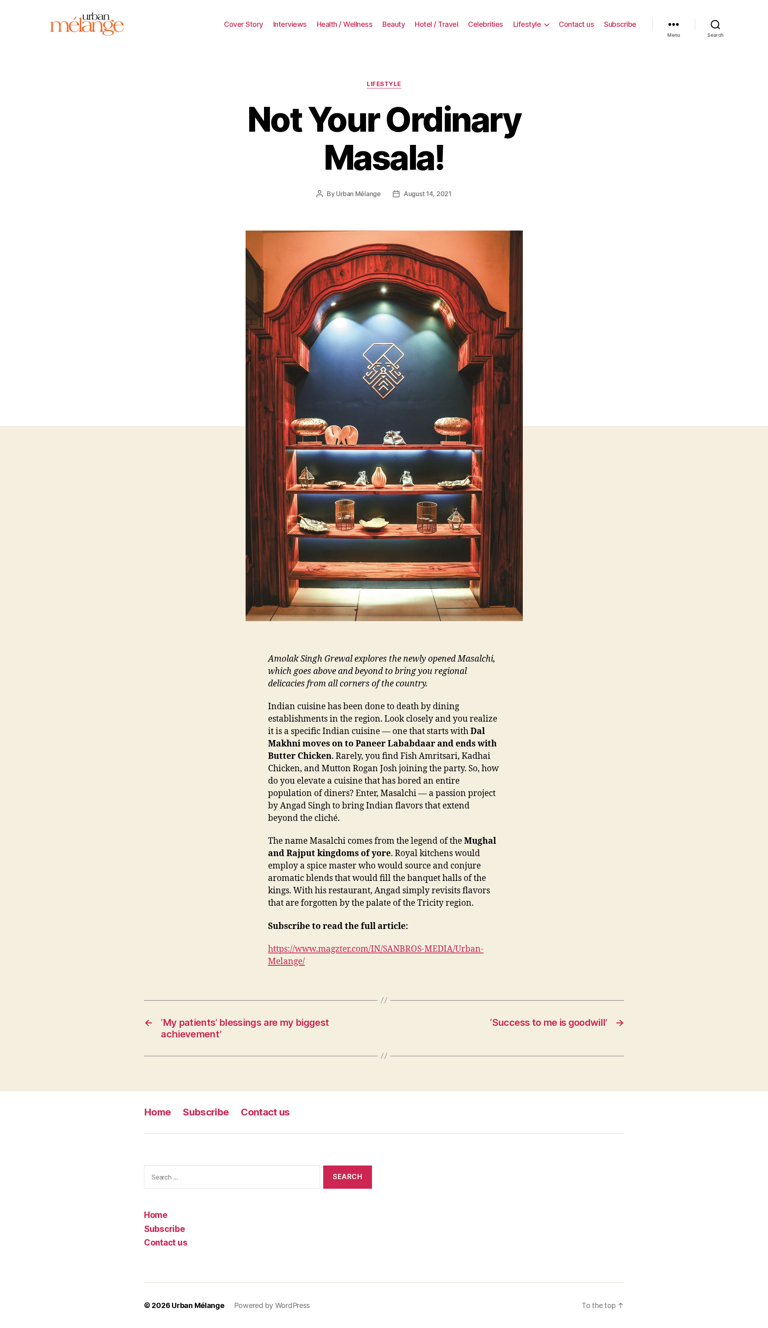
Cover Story (243, 24)
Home (157, 1112)
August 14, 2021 (428, 194)
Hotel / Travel (436, 24)
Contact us (576, 24)
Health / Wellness (345, 24)
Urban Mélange (358, 194)
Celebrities (485, 24)
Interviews (290, 24)
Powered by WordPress (272, 1305)
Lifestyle (527, 24)
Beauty (393, 24)
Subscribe (620, 24)
